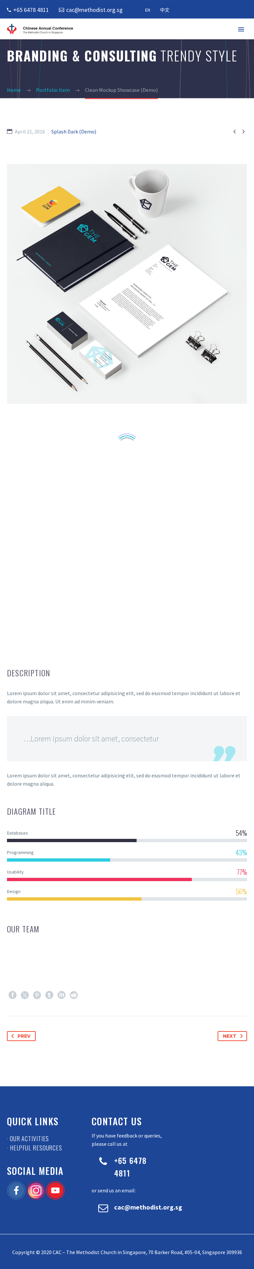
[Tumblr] (49, 995)
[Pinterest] (37, 995)
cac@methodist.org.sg (94, 10)
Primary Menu (241, 29)
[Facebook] (13, 995)
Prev (24, 1036)
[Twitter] (25, 995)
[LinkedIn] (61, 995)
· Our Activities (28, 1138)
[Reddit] (74, 995)
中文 (164, 10)
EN (147, 10)
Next (229, 1036)
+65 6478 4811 (31, 10)
